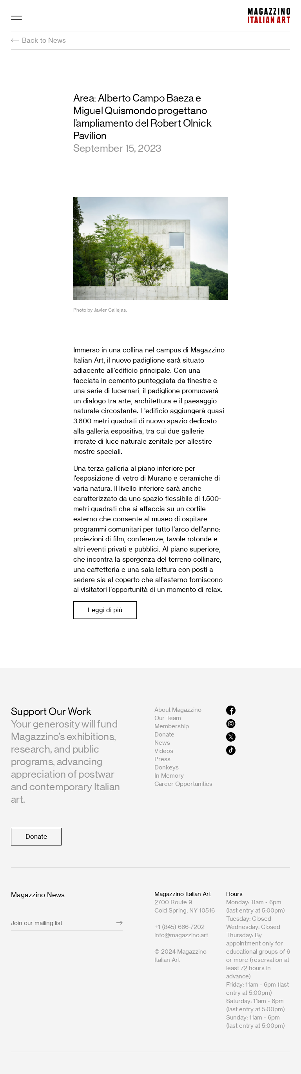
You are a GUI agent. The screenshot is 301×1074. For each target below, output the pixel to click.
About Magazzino (177, 709)
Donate (164, 734)
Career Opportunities (183, 783)
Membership (171, 726)
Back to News (44, 40)
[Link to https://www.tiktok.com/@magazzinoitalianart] (258, 750)
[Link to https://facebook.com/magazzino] (258, 710)
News (162, 742)
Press (162, 759)
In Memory (169, 775)
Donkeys (166, 767)
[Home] (269, 15)
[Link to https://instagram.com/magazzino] (258, 723)
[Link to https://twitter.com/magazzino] (258, 737)
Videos (163, 751)
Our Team (167, 718)
